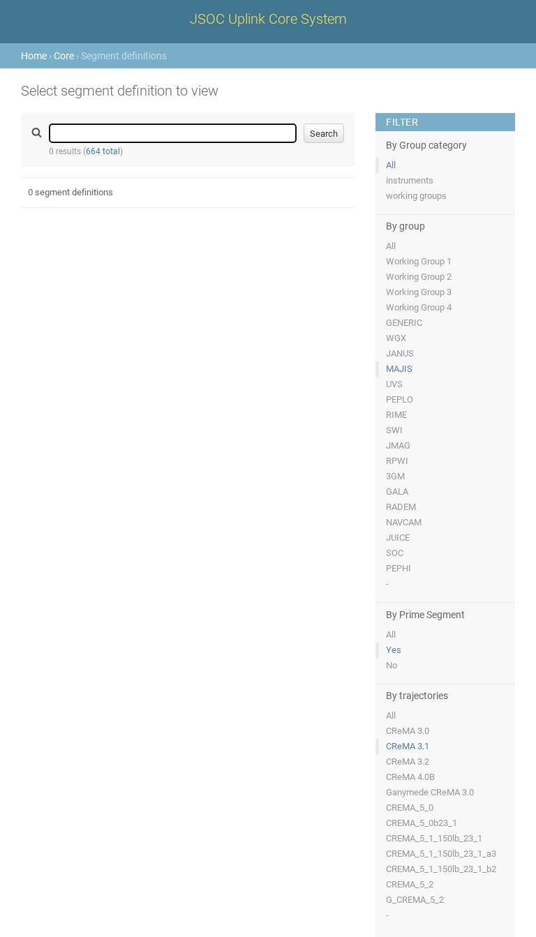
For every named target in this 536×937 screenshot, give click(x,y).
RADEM (401, 507)
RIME (396, 415)
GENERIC (404, 322)
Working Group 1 (419, 261)
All (391, 165)
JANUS (400, 353)
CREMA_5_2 (409, 884)
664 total (103, 151)
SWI (394, 430)
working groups (416, 195)
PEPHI (398, 568)
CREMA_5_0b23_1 (421, 823)
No (391, 665)
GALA (397, 491)
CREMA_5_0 (409, 807)
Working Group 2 (419, 276)
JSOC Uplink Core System (268, 18)
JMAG (398, 445)
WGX (396, 338)
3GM (395, 476)
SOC (394, 553)
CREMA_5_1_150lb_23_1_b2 (441, 869)
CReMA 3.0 (407, 731)
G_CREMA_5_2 (415, 899)
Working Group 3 (419, 292)
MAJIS (399, 368)
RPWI (397, 461)
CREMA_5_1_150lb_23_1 (434, 838)
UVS (394, 384)
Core (64, 55)
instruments (409, 180)
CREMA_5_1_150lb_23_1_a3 (441, 853)
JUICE (398, 537)
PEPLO (399, 399)
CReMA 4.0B (410, 777)
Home (34, 55)
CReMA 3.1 (407, 746)
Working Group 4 (419, 307)
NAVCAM (404, 522)
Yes (393, 650)
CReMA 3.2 (407, 761)
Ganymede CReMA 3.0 (430, 792)
